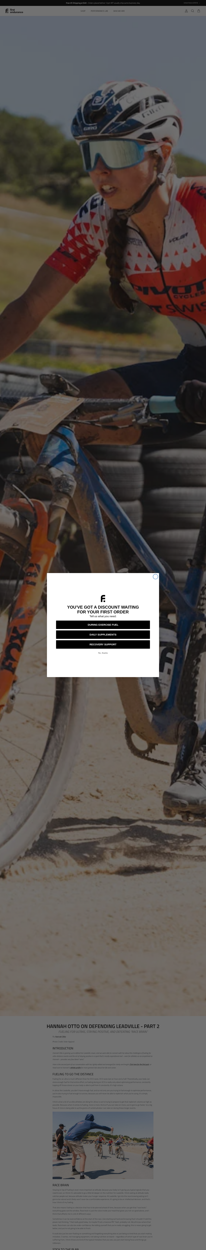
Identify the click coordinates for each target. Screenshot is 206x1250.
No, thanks (103, 653)
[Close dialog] (155, 576)
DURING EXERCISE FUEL (103, 624)
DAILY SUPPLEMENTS (103, 634)
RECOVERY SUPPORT (103, 644)
